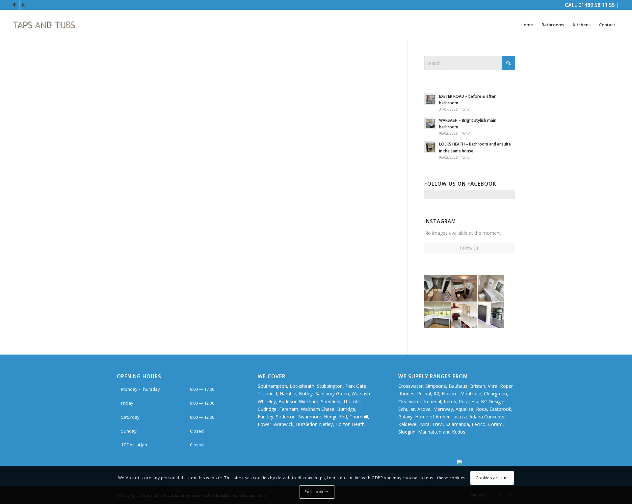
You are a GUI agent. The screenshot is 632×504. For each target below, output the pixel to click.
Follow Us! (469, 248)
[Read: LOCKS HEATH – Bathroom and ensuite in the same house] (430, 147)
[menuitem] (526, 24)
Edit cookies (316, 491)
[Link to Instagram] (24, 5)
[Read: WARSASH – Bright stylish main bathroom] (430, 123)
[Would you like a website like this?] (486, 463)
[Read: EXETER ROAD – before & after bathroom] (430, 99)
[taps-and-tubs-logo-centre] (44, 24)
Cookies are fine (492, 478)
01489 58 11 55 (596, 5)
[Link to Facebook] (14, 5)
